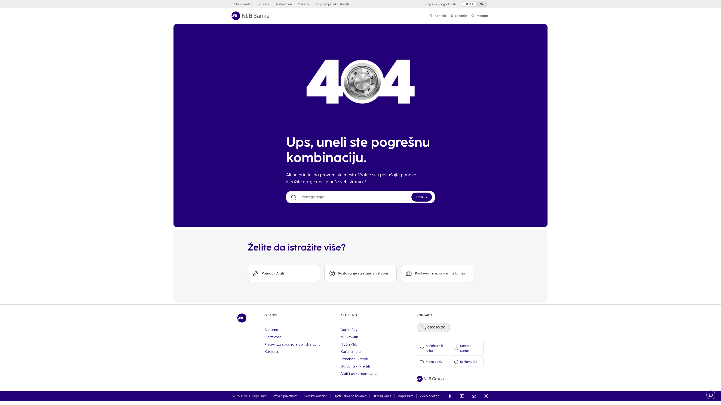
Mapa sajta (405, 396)
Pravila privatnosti (285, 396)
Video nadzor (429, 396)
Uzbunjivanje (382, 396)
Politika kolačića (315, 396)
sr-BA (469, 4)
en (481, 4)
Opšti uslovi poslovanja (350, 396)
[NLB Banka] (250, 15)
